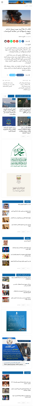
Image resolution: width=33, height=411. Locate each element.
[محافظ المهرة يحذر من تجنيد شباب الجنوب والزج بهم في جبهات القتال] (5, 299)
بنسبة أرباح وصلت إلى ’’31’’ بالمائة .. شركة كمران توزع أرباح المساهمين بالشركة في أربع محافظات (24, 86)
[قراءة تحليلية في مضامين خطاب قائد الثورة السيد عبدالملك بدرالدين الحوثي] (5, 213)
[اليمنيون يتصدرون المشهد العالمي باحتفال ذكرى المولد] (5, 226)
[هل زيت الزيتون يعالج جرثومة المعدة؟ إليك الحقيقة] (5, 263)
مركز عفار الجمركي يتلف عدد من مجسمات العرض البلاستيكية (8, 84)
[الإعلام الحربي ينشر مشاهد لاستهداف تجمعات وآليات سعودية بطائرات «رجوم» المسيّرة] (24, 121)
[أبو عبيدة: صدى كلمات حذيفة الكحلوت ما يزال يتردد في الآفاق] (24, 102)
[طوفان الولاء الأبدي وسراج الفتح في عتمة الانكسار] (5, 219)
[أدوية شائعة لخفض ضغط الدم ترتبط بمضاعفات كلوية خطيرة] (5, 249)
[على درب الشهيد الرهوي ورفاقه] (5, 206)
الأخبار (29, 98)
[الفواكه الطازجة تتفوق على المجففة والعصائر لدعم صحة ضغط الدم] (5, 256)
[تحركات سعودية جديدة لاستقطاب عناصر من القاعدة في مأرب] (5, 286)
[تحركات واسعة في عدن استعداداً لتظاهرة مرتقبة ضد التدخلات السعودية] (5, 279)
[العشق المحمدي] (5, 242)
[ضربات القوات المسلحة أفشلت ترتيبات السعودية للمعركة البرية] (9, 121)
